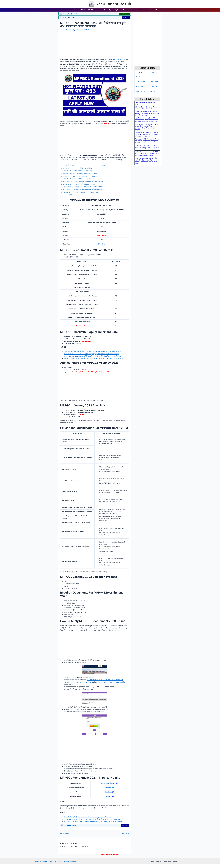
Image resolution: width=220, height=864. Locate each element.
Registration (105, 783)
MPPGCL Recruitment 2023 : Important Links (81, 192)
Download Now (124, 14)
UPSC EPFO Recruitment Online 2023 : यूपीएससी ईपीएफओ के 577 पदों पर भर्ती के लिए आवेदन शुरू (91, 354)
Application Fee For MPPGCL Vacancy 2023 (80, 176)
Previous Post (64, 833)
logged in (72, 846)
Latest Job (139, 72)
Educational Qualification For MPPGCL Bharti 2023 (83, 181)
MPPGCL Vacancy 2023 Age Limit (76, 179)
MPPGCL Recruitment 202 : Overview (77, 168)
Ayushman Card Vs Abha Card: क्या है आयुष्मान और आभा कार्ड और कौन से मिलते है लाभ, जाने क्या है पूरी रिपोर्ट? (147, 147)
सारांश (71, 194)
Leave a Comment (66, 30)
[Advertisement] (110, 859)
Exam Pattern (154, 86)
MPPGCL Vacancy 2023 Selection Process (79, 184)
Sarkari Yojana (140, 82)
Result (138, 77)
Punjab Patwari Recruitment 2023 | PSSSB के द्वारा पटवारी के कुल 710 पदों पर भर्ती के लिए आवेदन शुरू (92, 351)
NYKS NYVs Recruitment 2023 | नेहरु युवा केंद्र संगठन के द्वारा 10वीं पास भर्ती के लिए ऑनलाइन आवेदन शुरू (93, 821)
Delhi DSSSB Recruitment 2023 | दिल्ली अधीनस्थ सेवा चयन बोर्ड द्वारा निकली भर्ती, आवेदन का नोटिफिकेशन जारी (94, 358)
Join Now (126, 17)
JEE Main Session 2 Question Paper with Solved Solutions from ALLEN (147, 108)
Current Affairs (154, 82)
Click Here (108, 787)
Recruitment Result (113, 4)
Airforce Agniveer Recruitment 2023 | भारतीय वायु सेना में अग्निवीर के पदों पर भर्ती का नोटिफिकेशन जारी (92, 819)
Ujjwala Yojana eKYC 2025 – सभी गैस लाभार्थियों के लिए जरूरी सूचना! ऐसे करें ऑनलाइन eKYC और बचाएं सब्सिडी (147, 113)
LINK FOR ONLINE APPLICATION (111, 682)
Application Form (141, 91)
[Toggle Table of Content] (102, 165)
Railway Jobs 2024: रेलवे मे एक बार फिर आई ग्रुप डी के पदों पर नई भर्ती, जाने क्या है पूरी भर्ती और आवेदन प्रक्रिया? (147, 140)
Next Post (126, 833)
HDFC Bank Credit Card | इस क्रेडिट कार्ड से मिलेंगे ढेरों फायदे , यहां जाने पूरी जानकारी (87, 817)
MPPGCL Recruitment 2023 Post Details (78, 171)
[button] (156, 10)
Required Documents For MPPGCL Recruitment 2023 (83, 187)
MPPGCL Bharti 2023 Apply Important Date (80, 173)
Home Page (153, 91)
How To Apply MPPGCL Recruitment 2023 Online (82, 189)
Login (113, 783)
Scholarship (139, 86)
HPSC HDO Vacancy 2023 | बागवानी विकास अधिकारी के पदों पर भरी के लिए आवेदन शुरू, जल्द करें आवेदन (92, 356)
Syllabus (152, 72)
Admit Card (153, 77)
